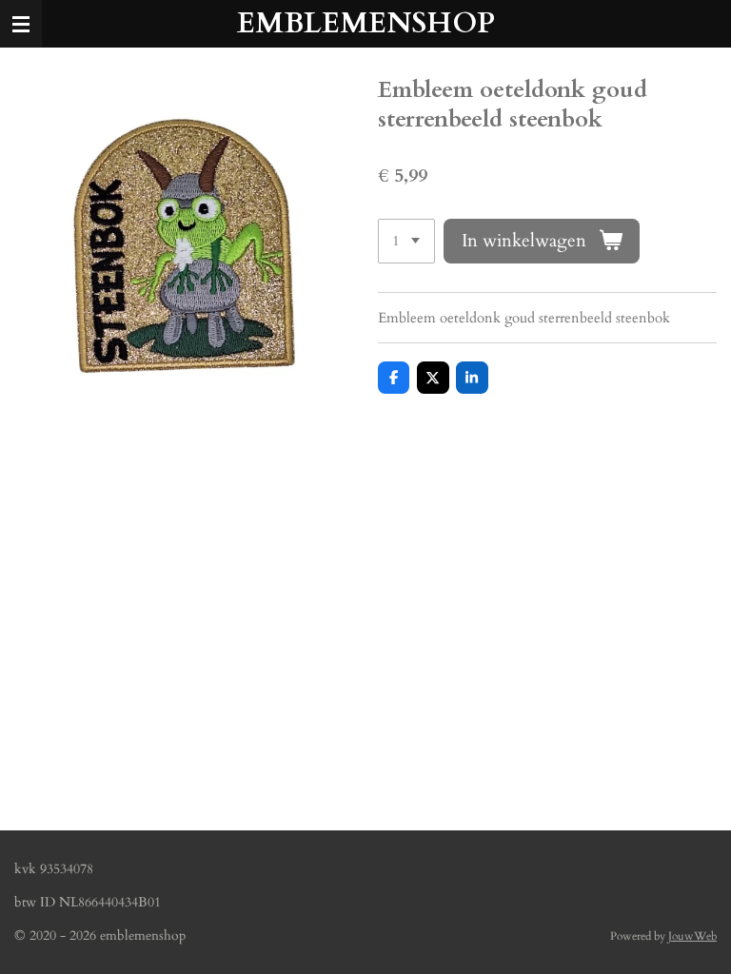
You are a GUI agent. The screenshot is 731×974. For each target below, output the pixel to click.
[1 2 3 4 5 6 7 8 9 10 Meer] (406, 241)
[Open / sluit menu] (21, 24)
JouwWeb (692, 936)
